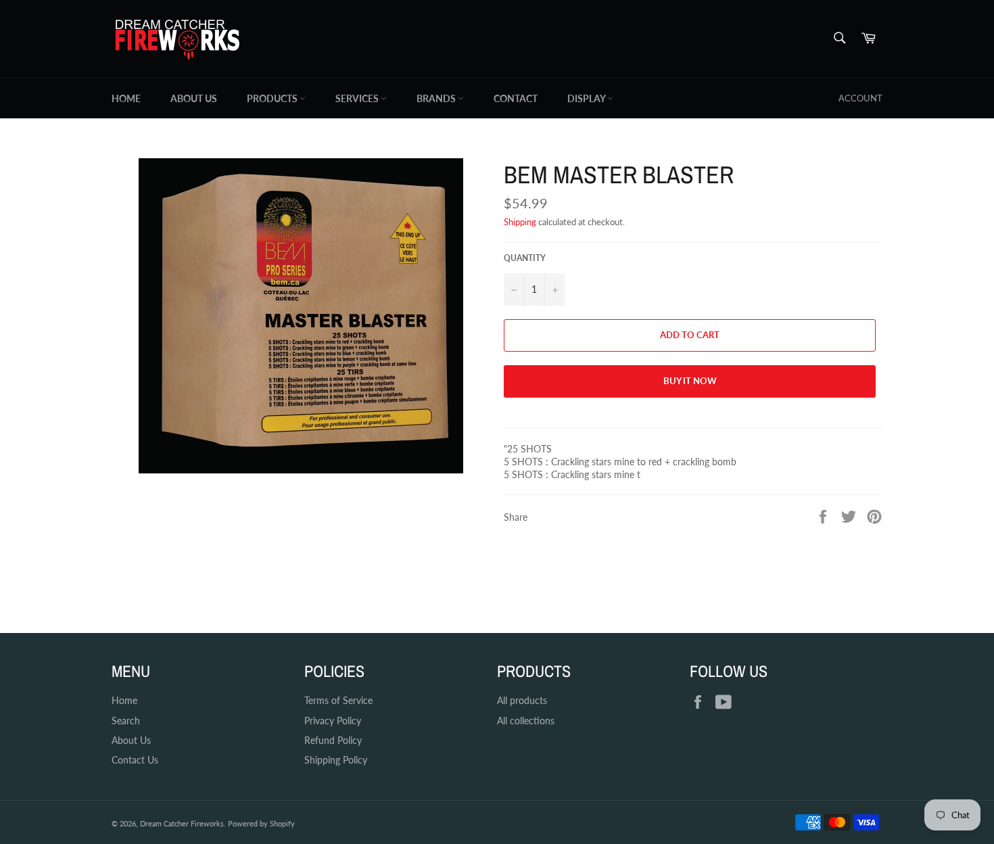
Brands (437, 98)
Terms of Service (338, 700)
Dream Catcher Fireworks (182, 823)
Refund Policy (333, 740)
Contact (516, 98)
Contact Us (135, 760)
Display (587, 98)
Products (273, 98)
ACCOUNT (860, 98)
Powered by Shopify (261, 823)
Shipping (520, 221)
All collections (525, 720)
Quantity (525, 258)
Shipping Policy (335, 760)
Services (358, 98)
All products (522, 700)
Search (126, 720)
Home (126, 98)
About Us (193, 98)
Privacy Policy (332, 720)
